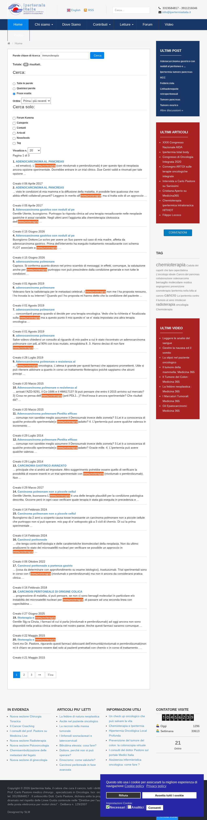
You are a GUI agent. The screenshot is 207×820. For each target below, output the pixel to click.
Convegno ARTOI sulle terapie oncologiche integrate (177, 171)
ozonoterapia (163, 290)
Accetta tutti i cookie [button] (169, 795)
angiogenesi (163, 286)
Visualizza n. (20, 150)
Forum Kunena (25, 117)
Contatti (21, 127)
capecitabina (181, 270)
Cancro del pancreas (188, 274)
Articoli (21, 132)
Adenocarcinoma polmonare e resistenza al (45, 361)
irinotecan (180, 300)
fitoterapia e (37, 617)
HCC (163, 77)
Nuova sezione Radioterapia (28, 740)
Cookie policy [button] (134, 786)
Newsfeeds (23, 137)
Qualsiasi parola (26, 88)
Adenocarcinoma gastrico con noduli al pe (45, 209)
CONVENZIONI (178, 232)
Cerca (97, 55)
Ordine (16, 101)
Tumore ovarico (169, 105)
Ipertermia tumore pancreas (176, 72)
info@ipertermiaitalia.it (176, 12)
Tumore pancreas (170, 99)
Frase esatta (24, 93)
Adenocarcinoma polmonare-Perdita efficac (47, 413)
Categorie (22, 122)
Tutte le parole (25, 83)
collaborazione (164, 278)
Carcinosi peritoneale (32, 539)
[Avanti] (40, 675)
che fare (169, 270)
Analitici (137, 807)
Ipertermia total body (176, 152)
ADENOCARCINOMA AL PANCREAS (40, 161)
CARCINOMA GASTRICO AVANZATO (42, 465)
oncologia (182, 304)
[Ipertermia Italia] (26, 8)
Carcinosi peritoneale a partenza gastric (45, 565)
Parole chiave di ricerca (26, 55)
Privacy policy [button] (156, 786)
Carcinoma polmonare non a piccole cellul (47, 491)
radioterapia (165, 304)
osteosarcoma (181, 278)
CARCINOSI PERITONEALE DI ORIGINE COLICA (50, 591)
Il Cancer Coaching (22, 726)
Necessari (117, 807)
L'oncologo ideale (166, 274)
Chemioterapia (164, 309)
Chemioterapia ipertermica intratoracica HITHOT (178, 205)
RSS (91, 10)
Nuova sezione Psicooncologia (29, 745)
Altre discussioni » (171, 110)
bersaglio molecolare (169, 282)
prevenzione (177, 286)
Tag (19, 143)
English (75, 10)
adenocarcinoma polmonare (35, 261)
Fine (51, 674)
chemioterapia (171, 264)
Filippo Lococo (172, 215)
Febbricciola (167, 83)
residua (188, 282)
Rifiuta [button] (123, 795)
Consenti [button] (154, 807)
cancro (170, 295)
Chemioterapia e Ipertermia (126, 725)
